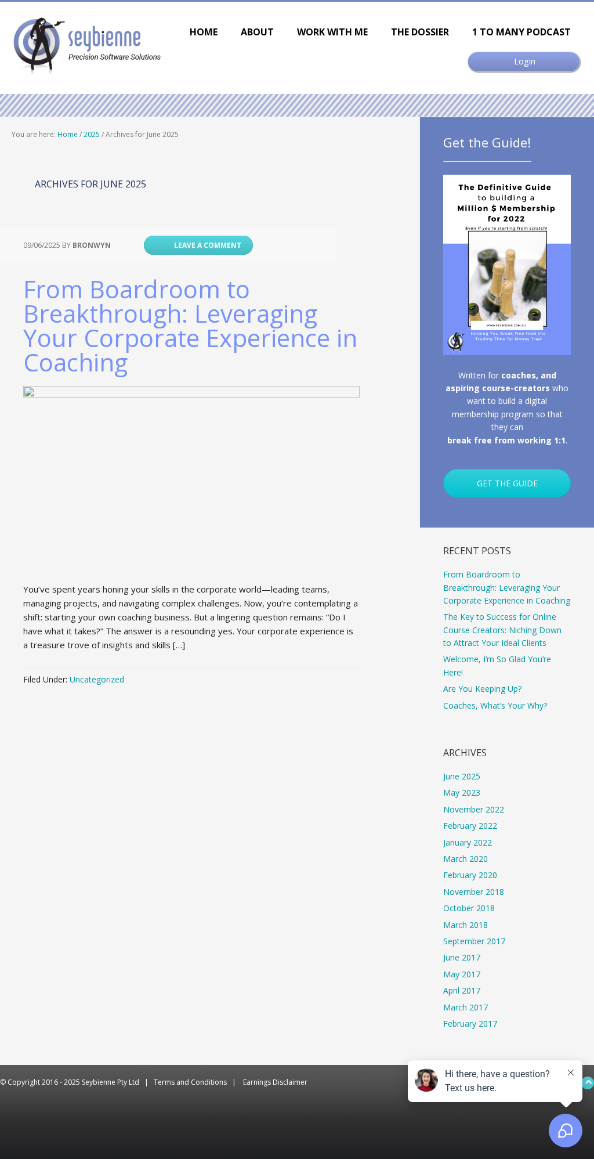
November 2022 (473, 809)
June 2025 (461, 776)
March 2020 (465, 858)
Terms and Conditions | (198, 1082)
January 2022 (467, 842)
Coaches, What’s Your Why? (495, 705)
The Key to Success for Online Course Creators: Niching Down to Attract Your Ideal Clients (502, 629)
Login (524, 61)
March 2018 (465, 924)
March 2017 (465, 1007)
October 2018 (469, 908)
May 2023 (461, 792)
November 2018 (473, 891)
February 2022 (470, 825)
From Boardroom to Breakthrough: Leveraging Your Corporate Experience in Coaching (190, 325)
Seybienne (90, 45)
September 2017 (474, 941)
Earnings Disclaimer (275, 1082)
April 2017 (461, 990)
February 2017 (470, 1023)
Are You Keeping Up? (482, 688)
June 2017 (461, 957)
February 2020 (470, 874)
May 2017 (461, 974)
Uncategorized (97, 679)
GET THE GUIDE (507, 483)
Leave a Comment (207, 245)
